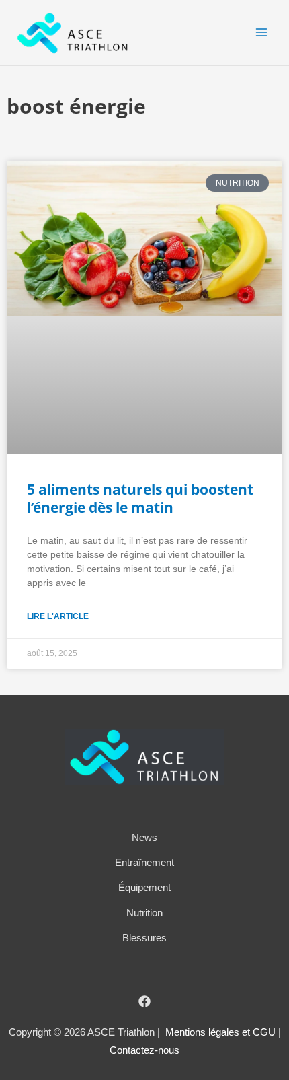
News (144, 837)
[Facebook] (144, 1001)
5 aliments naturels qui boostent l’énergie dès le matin (140, 498)
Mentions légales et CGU (221, 1032)
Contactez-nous (144, 1050)
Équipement (144, 887)
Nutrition (144, 913)
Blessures (144, 938)
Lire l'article (58, 616)
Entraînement (144, 862)
